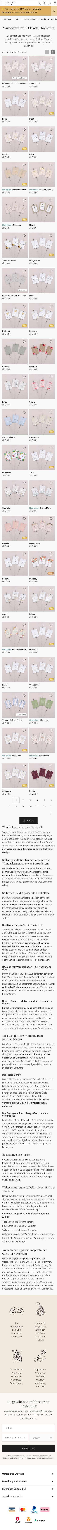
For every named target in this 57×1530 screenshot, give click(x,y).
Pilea (31, 154)
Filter (30, 821)
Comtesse (44, 756)
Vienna (5, 720)
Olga (31, 296)
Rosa (4, 119)
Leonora (33, 331)
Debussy (33, 579)
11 (37, 806)
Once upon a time (48, 190)
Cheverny (44, 720)
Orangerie (6, 791)
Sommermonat (9, 260)
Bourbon (17, 225)
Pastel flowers (19, 649)
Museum (6, 83)
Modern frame (19, 190)
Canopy (5, 366)
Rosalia (5, 543)
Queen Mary (34, 543)
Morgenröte (34, 260)
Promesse (34, 437)
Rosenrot (33, 366)
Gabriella (6, 508)
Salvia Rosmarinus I (11, 296)
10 (30, 806)
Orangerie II (34, 685)
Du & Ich (6, 331)
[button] (54, 10)
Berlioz (5, 154)
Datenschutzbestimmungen (13, 1458)
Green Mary (45, 508)
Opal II (5, 614)
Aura (31, 472)
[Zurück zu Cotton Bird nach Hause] (11, 4)
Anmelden (28, 1448)
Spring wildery (8, 437)
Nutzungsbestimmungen (36, 1458)
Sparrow (17, 756)
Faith (4, 402)
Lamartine (7, 472)
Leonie (32, 791)
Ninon (32, 225)
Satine (32, 402)
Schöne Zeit (34, 83)
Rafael (5, 685)
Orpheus (33, 649)
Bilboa (32, 614)
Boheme (6, 579)
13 (51, 806)
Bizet (31, 119)
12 (44, 806)
